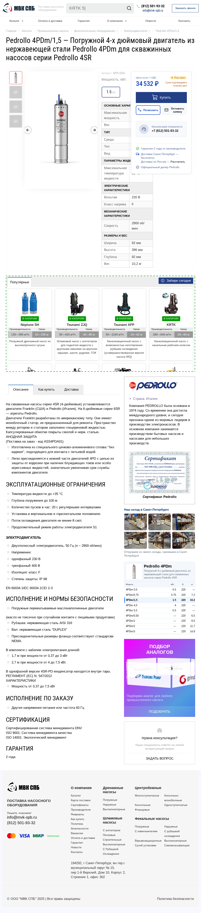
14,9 (192, 631)
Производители (81, 809)
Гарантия (84, 20)
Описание (20, 389)
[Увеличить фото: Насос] (61, 130)
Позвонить (150, 110)
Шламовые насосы (112, 820)
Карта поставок (80, 800)
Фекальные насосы (152, 819)
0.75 (173, 594)
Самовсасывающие (177, 845)
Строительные (112, 839)
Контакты (184, 20)
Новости (150, 20)
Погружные (110, 799)
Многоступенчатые (147, 795)
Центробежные (148, 788)
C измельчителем (146, 831)
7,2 (193, 594)
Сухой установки (145, 845)
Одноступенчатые (175, 804)
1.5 (174, 600)
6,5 (193, 615)
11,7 (192, 626)
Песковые (109, 834)
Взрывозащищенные (148, 840)
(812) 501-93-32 (152, 6)
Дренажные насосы (113, 790)
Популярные (19, 282)
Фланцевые (142, 809)
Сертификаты (80, 804)
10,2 (192, 600)
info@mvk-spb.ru (153, 10)
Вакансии (77, 833)
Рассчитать (178, 161)
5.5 (174, 610)
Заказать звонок (185, 8)
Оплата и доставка (50, 20)
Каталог (76, 795)
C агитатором (111, 830)
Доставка (71, 389)
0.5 (174, 589)
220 (183, 589)
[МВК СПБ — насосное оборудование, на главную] (19, 8)
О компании (81, 788)
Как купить (46, 389)
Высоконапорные (114, 809)
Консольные (143, 804)
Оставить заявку (177, 110)
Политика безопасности (175, 899)
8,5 (193, 620)
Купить (165, 97)
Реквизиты (77, 814)
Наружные (109, 804)
